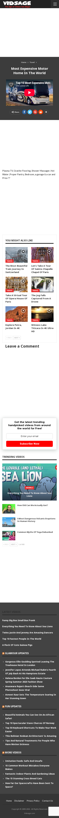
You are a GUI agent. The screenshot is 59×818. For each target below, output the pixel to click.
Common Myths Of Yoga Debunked (35, 532)
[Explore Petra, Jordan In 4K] (16, 314)
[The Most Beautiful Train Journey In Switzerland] (16, 255)
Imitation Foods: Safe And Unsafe (23, 760)
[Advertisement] (29, 32)
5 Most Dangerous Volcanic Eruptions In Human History (36, 519)
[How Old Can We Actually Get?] (8, 509)
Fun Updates (13, 706)
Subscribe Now (29, 443)
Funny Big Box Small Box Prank (18, 620)
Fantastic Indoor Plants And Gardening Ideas (30, 773)
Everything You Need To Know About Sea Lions (29, 495)
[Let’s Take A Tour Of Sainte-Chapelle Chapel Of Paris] (42, 255)
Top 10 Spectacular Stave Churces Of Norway (29, 723)
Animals (29, 488)
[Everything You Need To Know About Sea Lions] (29, 482)
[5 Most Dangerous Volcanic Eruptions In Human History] (8, 522)
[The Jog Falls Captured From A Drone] (42, 284)
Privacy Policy (33, 800)
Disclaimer (19, 800)
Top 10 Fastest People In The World (21, 638)
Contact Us (47, 800)
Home (9, 800)
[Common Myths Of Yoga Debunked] (8, 535)
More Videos (13, 752)
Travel (10, 261)
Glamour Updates (17, 653)
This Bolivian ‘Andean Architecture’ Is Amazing (30, 735)
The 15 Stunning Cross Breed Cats (23, 778)
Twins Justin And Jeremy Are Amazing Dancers (27, 632)
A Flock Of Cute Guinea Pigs (17, 645)
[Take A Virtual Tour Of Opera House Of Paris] (16, 284)
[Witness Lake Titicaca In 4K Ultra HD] (42, 314)
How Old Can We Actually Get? (32, 505)
